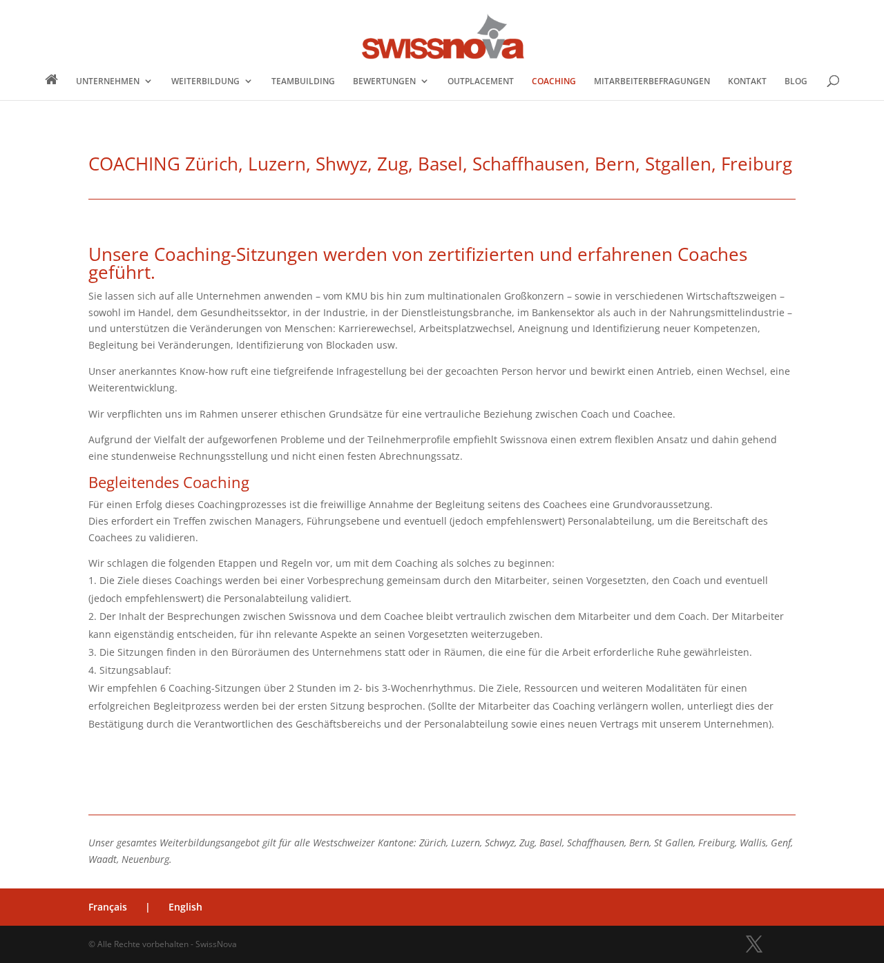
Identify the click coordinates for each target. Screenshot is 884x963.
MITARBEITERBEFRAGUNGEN (652, 81)
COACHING (554, 81)
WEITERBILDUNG (205, 81)
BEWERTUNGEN (384, 81)
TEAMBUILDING (303, 81)
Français (107, 906)
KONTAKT (747, 81)
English (185, 906)
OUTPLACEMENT (481, 81)
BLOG (796, 81)
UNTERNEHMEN (108, 81)
